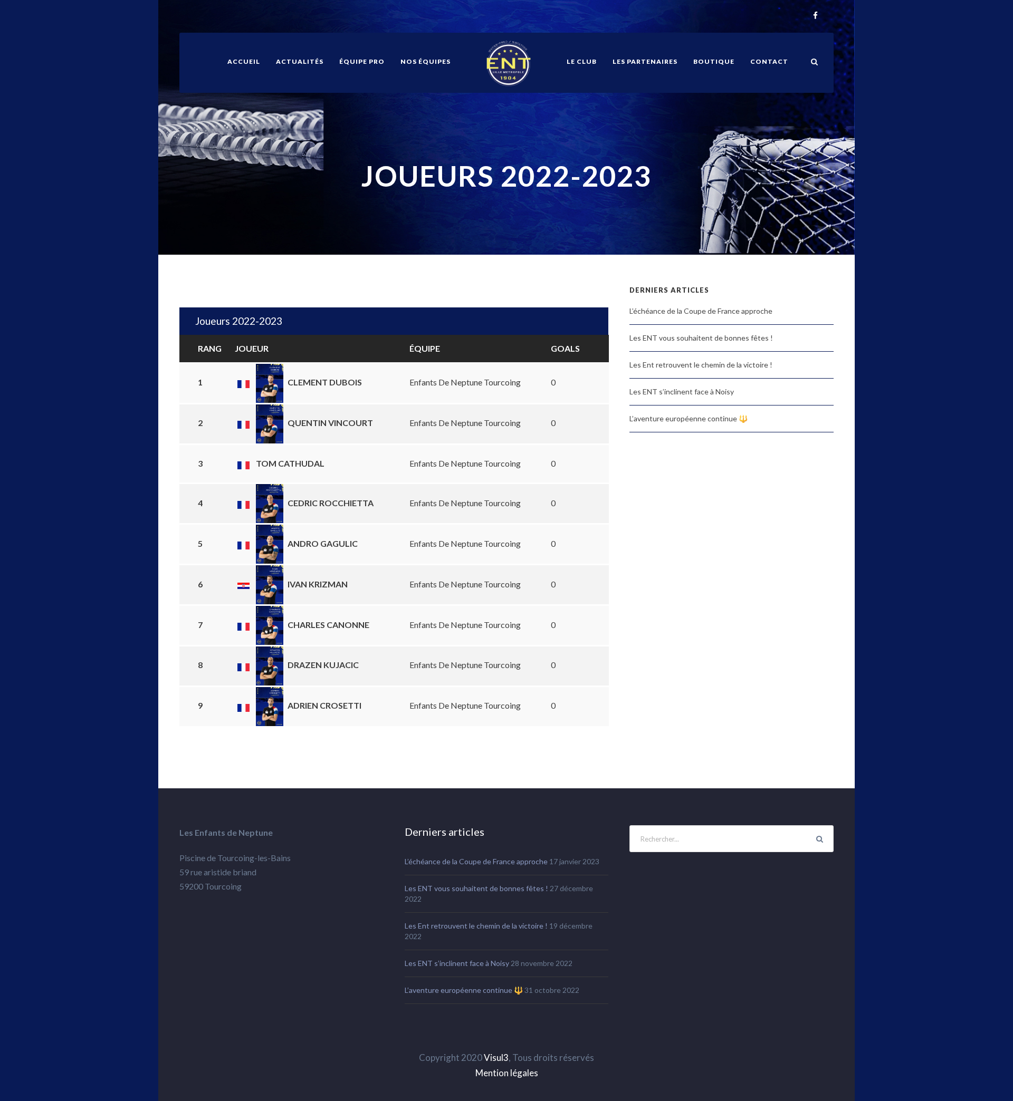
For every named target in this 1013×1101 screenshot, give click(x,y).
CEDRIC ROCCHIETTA (331, 503)
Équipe (424, 348)
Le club (582, 61)
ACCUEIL (243, 61)
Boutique (713, 61)
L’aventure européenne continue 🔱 (688, 418)
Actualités (299, 61)
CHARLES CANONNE (328, 625)
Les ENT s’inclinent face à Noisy (681, 391)
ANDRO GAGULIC (323, 543)
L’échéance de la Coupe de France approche (700, 310)
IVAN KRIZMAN (318, 584)
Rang (210, 348)
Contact (769, 61)
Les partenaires (645, 61)
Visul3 (496, 1057)
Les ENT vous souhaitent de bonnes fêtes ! (701, 337)
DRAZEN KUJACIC (323, 665)
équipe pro (362, 61)
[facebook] (815, 16)
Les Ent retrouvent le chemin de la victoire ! (700, 364)
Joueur (252, 348)
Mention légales (506, 1072)
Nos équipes (425, 61)
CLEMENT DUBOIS (325, 382)
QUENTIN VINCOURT (330, 423)
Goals (565, 348)
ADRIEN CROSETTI (324, 705)
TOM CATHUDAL (290, 463)
